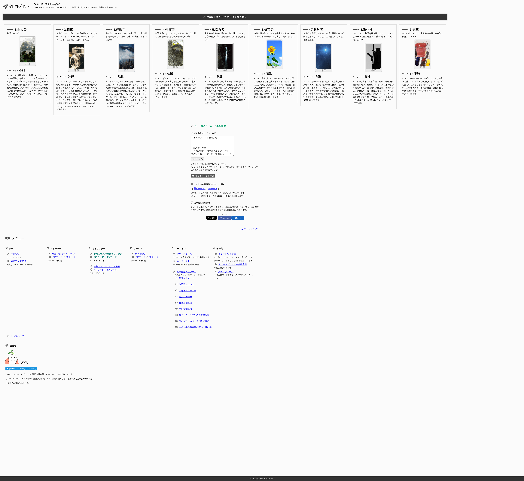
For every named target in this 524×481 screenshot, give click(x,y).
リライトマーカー (187, 278)
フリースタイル (184, 254)
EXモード (70, 257)
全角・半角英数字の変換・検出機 (195, 327)
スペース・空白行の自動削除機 (194, 315)
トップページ (17, 336)
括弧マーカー (185, 296)
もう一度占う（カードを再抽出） (210, 126)
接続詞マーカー (186, 284)
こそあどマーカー (187, 290)
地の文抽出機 (185, 309)
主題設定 (15, 254)
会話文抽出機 (185, 303)
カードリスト (183, 261)
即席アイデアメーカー (22, 261)
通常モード (199, 188)
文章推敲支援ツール (186, 271)
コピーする (197, 159)
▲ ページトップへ (250, 229)
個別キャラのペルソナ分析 (107, 266)
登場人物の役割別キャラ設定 (108, 254)
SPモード (212, 188)
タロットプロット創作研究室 (232, 264)
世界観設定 (140, 254)
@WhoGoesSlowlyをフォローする (22, 369)
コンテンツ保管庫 (227, 254)
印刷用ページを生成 (204, 176)
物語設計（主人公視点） (64, 254)
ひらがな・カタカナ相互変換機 (194, 321)
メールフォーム (225, 271)
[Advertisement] (87, 429)
